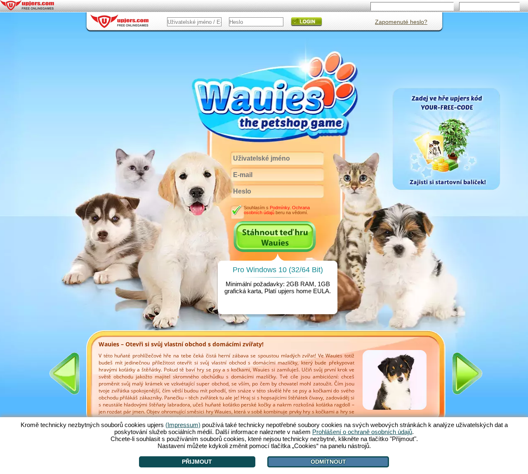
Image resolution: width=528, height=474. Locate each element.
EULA (321, 290)
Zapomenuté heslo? (401, 22)
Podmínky (280, 207)
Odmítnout (328, 461)
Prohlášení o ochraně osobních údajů (362, 431)
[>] (467, 373)
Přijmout (197, 461)
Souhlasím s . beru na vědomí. (277, 210)
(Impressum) (182, 424)
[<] (64, 373)
